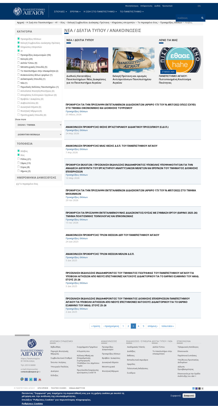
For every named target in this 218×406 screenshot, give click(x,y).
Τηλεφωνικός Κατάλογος (188, 347)
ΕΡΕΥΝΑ (74, 11)
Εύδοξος (54, 375)
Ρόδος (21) (25, 159)
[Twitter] (30, 379)
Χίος (62, 22)
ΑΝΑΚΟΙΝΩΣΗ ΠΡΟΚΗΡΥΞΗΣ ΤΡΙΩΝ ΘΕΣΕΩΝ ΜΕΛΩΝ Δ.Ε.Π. (100, 254)
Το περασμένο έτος (147, 22)
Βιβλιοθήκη (55, 347)
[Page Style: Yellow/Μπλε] (196, 388)
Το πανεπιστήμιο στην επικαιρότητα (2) (39, 70)
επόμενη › (153, 326)
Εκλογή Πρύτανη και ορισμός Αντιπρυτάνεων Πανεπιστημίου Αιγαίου (132, 79)
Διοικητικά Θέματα (110, 362)
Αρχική (20, 22)
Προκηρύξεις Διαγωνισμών (107, 348)
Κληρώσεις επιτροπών (123, 22)
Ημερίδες (131, 364)
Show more (20, 119)
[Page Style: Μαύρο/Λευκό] (202, 388)
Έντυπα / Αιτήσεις (58, 362)
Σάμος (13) (25, 163)
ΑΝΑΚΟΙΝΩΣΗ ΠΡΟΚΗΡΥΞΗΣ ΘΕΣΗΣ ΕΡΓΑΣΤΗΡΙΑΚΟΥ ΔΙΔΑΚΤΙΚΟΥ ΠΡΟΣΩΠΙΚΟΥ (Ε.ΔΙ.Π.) (117, 127)
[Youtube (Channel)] (39, 379)
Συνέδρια (131, 373)
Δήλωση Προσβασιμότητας (186, 367)
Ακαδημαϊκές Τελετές (136, 347)
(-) (17, 183)
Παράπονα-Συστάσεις (187, 355)
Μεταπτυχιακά (108, 366)
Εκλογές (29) (26, 58)
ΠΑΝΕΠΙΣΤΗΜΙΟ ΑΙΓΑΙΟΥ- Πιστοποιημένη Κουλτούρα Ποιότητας (175, 79)
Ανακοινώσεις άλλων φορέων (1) (36, 74)
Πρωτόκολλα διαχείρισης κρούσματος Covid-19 (88, 371)
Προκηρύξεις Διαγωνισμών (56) (35, 54)
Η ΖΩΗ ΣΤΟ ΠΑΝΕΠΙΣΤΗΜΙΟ (99, 11)
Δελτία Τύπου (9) (28, 62)
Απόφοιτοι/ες (146, 6)
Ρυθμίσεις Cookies (32, 403)
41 (56, 22)
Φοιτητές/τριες (131, 6)
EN (199, 5)
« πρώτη (95, 326)
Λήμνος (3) (25, 171)
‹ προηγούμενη (111, 326)
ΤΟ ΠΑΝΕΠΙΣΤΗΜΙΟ (131, 11)
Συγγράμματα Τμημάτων (87, 347)
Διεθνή (157, 6)
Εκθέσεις (131, 355)
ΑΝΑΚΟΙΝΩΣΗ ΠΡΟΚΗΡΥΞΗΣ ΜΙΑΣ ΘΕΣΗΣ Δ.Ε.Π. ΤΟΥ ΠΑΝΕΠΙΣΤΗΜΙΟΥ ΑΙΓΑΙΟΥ (111, 145)
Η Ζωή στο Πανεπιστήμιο (39, 22)
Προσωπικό (167, 6)
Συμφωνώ (176, 395)
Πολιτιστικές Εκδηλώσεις (137, 368)
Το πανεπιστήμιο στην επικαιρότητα (162, 352)
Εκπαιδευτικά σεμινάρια (137, 360)
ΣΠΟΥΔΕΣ (59, 11)
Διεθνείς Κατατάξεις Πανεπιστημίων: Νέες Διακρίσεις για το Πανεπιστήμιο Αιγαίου (86, 79)
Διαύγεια (55, 371)
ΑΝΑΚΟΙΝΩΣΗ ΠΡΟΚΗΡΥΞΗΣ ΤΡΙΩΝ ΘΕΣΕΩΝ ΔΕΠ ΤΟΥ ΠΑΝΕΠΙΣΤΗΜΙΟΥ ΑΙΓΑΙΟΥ (112, 235)
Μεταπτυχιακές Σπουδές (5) (33, 66)
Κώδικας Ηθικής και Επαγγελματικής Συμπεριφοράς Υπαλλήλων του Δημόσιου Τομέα (88, 360)
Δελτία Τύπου (159, 347)
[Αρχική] (31, 11)
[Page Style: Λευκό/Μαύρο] (199, 388)
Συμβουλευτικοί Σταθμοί (61, 358)
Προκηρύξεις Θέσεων (171, 22)
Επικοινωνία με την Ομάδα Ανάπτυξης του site (189, 374)
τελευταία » (167, 326)
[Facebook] (26, 379)
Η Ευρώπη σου (83, 351)
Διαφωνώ (189, 395)
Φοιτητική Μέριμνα (110, 371)
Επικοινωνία (183, 351)
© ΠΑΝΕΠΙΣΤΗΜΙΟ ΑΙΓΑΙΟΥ (24, 388)
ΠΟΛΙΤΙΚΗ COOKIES (58, 388)
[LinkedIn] (35, 379)
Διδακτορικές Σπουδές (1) (32, 78)
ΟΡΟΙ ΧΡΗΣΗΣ (43, 388)
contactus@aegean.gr (30, 372)
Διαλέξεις (131, 351)
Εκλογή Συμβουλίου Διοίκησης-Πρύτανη (88, 22)
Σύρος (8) (25, 167)
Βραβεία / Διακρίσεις (111, 358)
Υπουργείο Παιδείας (59, 366)
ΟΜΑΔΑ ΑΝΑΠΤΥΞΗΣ (77, 388)
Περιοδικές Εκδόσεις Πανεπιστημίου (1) (39, 86)
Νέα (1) (23, 82)
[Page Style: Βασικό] (193, 388)
